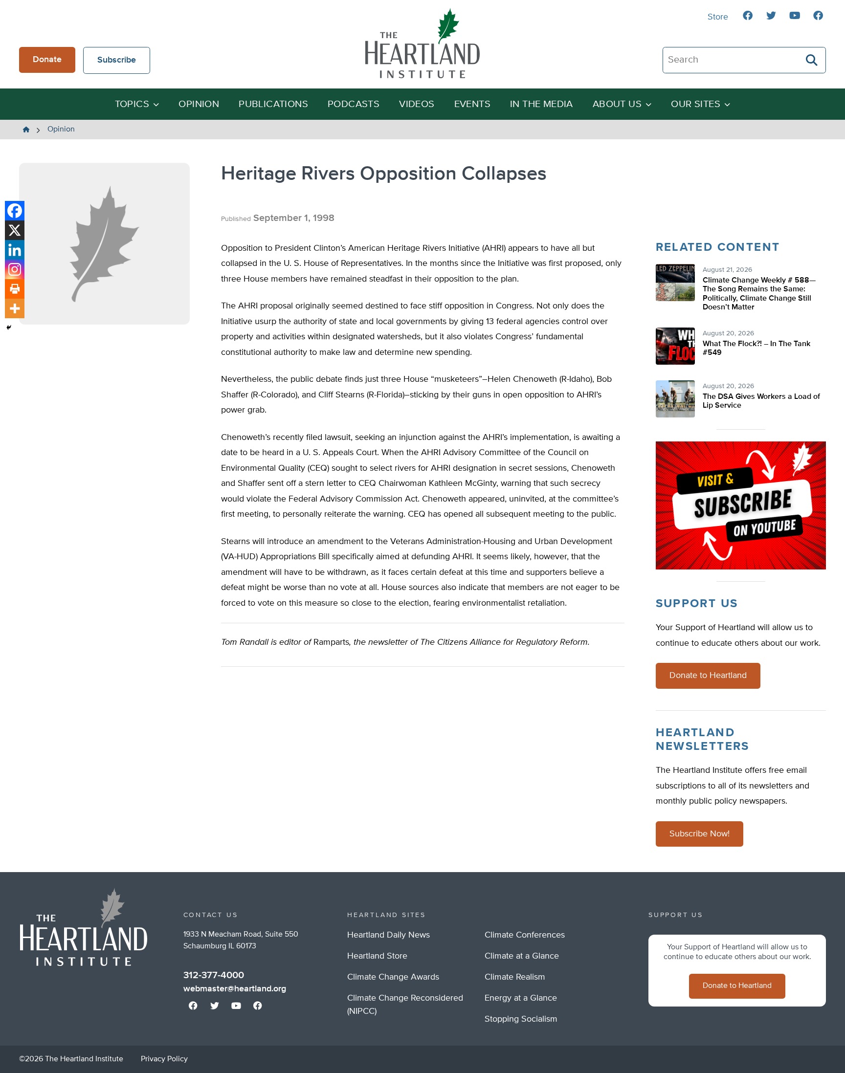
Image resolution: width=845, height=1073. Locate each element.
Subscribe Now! (699, 834)
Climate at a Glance (522, 956)
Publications (273, 104)
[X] (14, 230)
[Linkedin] (14, 250)
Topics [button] (132, 104)
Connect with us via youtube (794, 15)
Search (812, 60)
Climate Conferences (525, 935)
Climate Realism (515, 977)
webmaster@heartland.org (234, 989)
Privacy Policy (164, 1059)
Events (472, 104)
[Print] (14, 289)
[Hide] (9, 327)
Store (718, 17)
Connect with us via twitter (771, 15)
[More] (14, 308)
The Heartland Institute (422, 43)
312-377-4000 (213, 975)
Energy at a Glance (521, 998)
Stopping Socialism (521, 1019)
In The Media (541, 104)
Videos (416, 104)
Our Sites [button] (695, 104)
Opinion (198, 104)
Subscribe (116, 60)
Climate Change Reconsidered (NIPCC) (405, 1005)
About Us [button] (617, 104)
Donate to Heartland (708, 675)
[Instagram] (14, 269)
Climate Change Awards (393, 977)
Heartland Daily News (388, 935)
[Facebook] (14, 210)
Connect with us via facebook (748, 15)
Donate (47, 59)
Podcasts (353, 104)
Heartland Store (377, 956)
